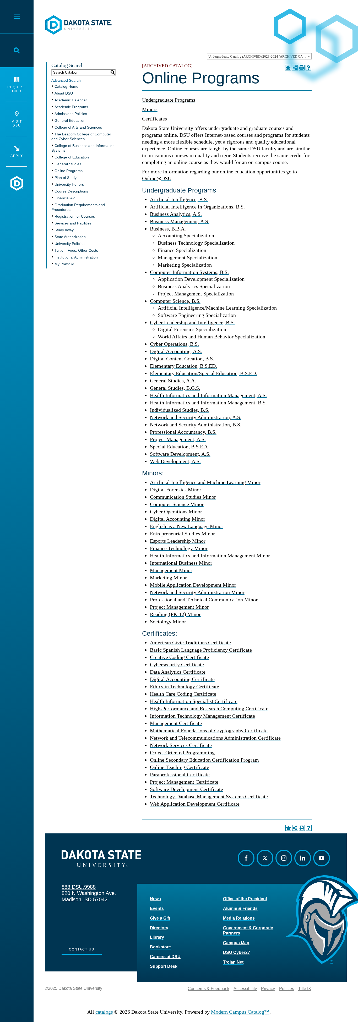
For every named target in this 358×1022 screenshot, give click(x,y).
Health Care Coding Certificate (183, 694)
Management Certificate (176, 723)
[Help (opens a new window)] (308, 67)
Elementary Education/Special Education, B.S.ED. (203, 373)
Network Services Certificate (181, 745)
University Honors (69, 184)
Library (157, 937)
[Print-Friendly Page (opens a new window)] (302, 67)
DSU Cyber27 (236, 952)
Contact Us (81, 949)
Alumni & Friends (240, 908)
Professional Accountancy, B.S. (183, 432)
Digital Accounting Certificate (182, 679)
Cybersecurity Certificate (177, 664)
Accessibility (245, 988)
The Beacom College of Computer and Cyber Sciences (81, 136)
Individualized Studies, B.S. (179, 410)
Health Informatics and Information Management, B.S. (208, 402)
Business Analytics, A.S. (176, 214)
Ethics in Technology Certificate (184, 686)
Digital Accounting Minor (177, 519)
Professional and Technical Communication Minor (204, 599)
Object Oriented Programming (182, 752)
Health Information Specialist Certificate (193, 701)
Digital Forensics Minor (175, 489)
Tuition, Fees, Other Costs (76, 250)
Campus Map (236, 943)
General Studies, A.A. (173, 380)
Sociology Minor (168, 621)
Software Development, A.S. (180, 454)
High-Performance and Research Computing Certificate (209, 708)
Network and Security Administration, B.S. (195, 424)
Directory (159, 928)
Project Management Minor (179, 607)
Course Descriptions (71, 191)
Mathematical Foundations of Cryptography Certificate (209, 730)
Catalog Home (66, 86)
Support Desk (163, 966)
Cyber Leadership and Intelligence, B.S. (192, 322)
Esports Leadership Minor (177, 541)
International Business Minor (181, 563)
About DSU (64, 93)
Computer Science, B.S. (175, 301)
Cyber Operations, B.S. (174, 344)
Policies (286, 988)
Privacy (268, 988)
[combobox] (259, 56)
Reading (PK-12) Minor (175, 614)
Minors (150, 109)
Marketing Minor (168, 577)
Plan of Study (66, 177)
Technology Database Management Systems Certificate (209, 796)
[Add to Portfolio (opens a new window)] (288, 67)
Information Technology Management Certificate (202, 716)
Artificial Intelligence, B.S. (179, 199)
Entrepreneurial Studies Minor (182, 533)
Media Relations (239, 918)
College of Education (72, 157)
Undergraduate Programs (168, 100)
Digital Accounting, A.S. (176, 351)
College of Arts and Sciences (78, 127)
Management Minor (171, 570)
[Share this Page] (295, 67)
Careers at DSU (165, 956)
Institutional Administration (76, 257)
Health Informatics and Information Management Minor (210, 555)
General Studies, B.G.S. (175, 388)
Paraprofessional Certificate (180, 774)
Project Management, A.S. (178, 439)
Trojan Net (233, 962)
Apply (16, 156)
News (155, 899)
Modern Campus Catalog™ (240, 1012)
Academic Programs (71, 107)
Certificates (154, 119)
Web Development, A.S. (175, 461)
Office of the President (245, 899)
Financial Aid (65, 198)
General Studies (68, 164)
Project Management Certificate (184, 782)
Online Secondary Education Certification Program (204, 760)
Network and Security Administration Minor (197, 592)
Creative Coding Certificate (179, 657)
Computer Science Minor (177, 504)
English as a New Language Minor (186, 526)
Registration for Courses (75, 216)
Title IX (304, 988)
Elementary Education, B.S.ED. (183, 366)
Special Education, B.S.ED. (179, 446)
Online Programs (69, 171)
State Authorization (70, 237)
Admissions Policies (71, 114)
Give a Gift (160, 918)
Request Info (16, 89)
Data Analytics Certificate (177, 672)
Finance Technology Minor (179, 548)
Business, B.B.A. (168, 229)
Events (157, 908)
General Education (70, 120)
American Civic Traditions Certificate (190, 642)
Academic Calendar (71, 100)
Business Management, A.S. (179, 221)
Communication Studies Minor (183, 497)
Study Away (64, 230)
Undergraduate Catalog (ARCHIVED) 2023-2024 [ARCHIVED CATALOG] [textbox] (259, 56)
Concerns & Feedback (208, 988)
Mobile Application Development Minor (193, 585)
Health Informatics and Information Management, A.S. (208, 395)
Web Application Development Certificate (195, 804)
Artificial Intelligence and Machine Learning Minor (205, 482)
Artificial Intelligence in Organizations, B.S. (197, 207)
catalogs (104, 1012)
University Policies (69, 243)
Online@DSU (156, 178)
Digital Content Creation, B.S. (182, 358)
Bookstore (160, 947)
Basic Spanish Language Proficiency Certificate (201, 650)
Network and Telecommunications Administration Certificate (215, 738)
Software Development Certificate (186, 789)
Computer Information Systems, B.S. (189, 272)
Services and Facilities (73, 223)
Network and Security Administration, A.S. (195, 417)
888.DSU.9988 (79, 887)
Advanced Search (66, 80)
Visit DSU (17, 123)
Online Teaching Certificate (179, 767)
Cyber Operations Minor (176, 511)
